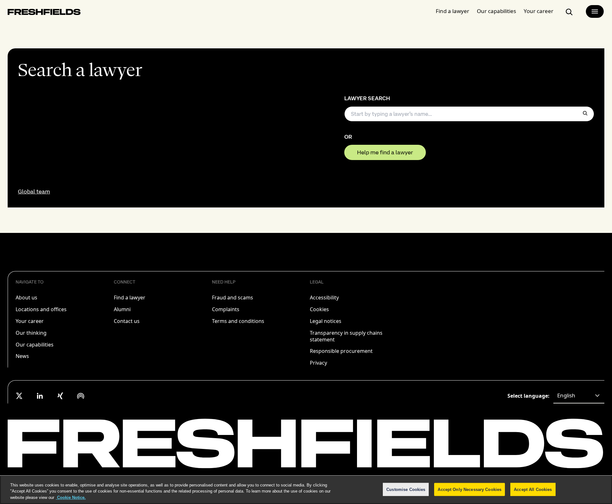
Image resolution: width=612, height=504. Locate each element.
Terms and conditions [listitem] (238, 321)
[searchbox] (469, 114)
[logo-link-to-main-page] (44, 13)
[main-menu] (594, 11)
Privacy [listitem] (318, 362)
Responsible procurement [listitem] (341, 350)
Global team (34, 191)
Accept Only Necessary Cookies (469, 489)
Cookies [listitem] (319, 309)
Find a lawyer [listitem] (129, 297)
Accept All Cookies (533, 489)
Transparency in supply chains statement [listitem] (346, 336)
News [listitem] (22, 356)
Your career (538, 11)
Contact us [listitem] (127, 321)
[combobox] (578, 395)
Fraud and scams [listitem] (232, 297)
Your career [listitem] (30, 321)
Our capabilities (496, 11)
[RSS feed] (80, 396)
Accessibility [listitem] (324, 297)
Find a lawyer (452, 11)
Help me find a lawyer (385, 152)
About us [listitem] (26, 297)
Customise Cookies (405, 489)
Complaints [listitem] (225, 309)
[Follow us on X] (19, 396)
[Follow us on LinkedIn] (40, 396)
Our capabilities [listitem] (35, 344)
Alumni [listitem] (122, 309)
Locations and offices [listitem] (41, 309)
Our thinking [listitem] (31, 332)
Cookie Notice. (71, 497)
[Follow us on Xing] (60, 396)
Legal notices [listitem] (325, 321)
